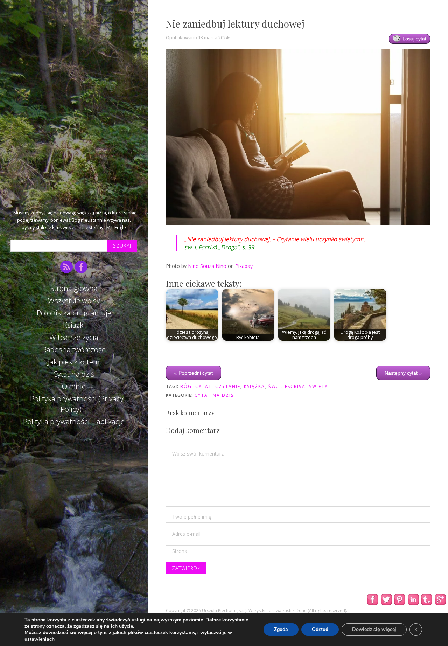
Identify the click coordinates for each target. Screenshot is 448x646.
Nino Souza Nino (207, 266)
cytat (203, 386)
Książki (74, 325)
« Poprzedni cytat (193, 373)
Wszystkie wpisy (74, 300)
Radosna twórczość (73, 349)
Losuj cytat (413, 38)
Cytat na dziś (73, 374)
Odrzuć (320, 629)
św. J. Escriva (287, 386)
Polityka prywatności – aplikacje (74, 421)
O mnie (74, 386)
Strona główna (74, 288)
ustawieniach (39, 639)
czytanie (227, 386)
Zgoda (281, 629)
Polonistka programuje (74, 313)
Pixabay (244, 266)
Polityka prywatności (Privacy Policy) (77, 404)
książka (254, 386)
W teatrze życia (73, 337)
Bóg (186, 386)
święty (318, 386)
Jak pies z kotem (74, 362)
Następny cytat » (403, 373)
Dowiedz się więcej (374, 629)
